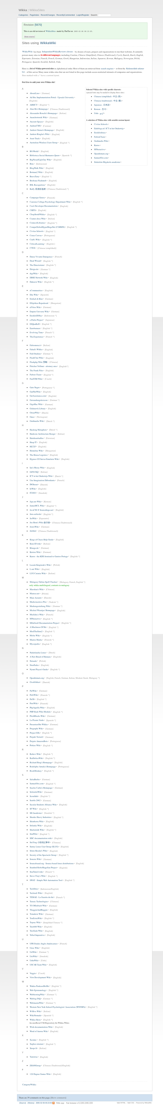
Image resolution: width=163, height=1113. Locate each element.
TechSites (34, 888)
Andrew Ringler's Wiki (39, 134)
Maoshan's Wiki (37, 589)
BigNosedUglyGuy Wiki (40, 159)
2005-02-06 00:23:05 (83, 31)
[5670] (38, 24)
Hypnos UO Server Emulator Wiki (44, 459)
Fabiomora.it (35, 345)
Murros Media (36, 639)
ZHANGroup (35, 1065)
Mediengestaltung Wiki (40, 606)
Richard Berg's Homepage (41, 762)
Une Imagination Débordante (42, 480)
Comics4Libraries (37, 222)
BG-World (34, 151)
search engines (107, 68)
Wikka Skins (35, 1019)
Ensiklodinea (100, 132)
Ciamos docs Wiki (38, 218)
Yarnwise (34, 1056)
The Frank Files (36, 370)
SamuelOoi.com (101, 157)
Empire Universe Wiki (39, 311)
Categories (23, 15)
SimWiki (33, 834)
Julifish (33, 531)
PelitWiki (34, 695)
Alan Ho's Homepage (39, 109)
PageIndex (34, 15)
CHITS (33, 210)
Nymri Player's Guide (39, 669)
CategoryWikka (29, 1084)
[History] (31, 1103)
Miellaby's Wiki (37, 614)
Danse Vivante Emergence (41, 256)
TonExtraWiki (36, 918)
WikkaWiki (48, 43)
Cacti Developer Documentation (44, 206)
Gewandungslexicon (38, 400)
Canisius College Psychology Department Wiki (50, 201)
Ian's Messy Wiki (37, 467)
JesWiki (33, 518)
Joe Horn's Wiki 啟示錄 (40, 522)
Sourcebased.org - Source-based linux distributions (52, 863)
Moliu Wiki (35, 635)
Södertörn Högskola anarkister (107, 162)
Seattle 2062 (35, 800)
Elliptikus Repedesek (39, 303)
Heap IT (33, 442)
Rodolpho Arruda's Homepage (43, 766)
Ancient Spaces (36, 121)
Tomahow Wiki (36, 914)
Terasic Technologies (39, 901)
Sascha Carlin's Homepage (41, 787)
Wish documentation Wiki (41, 1027)
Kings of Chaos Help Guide (41, 539)
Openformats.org (101, 153)
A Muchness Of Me (38, 627)
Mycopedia (35, 644)
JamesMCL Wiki (37, 505)
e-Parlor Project (36, 319)
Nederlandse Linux (38, 652)
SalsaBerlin (35, 779)
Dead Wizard (35, 260)
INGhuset (34, 484)
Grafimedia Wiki (101, 141)
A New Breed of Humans (40, 656)
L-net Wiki (34, 569)
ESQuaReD (34, 324)
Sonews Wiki (35, 859)
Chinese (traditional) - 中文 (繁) (107, 100)
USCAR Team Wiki (38, 964)
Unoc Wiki (34, 947)
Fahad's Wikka (36, 349)
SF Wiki (33, 808)
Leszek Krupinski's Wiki (40, 564)
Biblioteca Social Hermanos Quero (45, 155)
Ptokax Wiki (35, 745)
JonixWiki (34, 526)
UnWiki (33, 952)
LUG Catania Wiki (38, 573)
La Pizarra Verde (37, 720)
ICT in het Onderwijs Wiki (41, 476)
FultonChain (99, 136)
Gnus (32, 416)
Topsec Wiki (35, 922)
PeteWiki (34, 703)
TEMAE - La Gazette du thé (42, 897)
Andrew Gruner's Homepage (42, 130)
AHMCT (33, 104)
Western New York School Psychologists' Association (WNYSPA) (57, 1007)
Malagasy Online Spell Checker (43, 582)
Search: (94, 15)
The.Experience (36, 336)
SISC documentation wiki (41, 838)
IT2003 (33, 493)
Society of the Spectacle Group (43, 855)
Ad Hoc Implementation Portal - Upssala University (52, 97)
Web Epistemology (38, 990)
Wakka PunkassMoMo (39, 986)
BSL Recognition (37, 184)
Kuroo (96, 145)
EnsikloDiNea (36, 315)
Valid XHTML (121, 1103)
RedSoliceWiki (36, 758)
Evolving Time (36, 332)
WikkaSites (37, 10)
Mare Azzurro (36, 597)
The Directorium (37, 265)
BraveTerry (34, 176)
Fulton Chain (35, 374)
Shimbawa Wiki (36, 821)
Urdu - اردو (98, 113)
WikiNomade (35, 1015)
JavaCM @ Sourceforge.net (41, 509)
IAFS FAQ (34, 471)
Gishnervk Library (38, 408)
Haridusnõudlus (36, 438)
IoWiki (33, 488)
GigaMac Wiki (36, 404)
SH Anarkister (36, 813)
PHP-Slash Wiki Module (40, 711)
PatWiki (33, 690)
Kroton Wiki (35, 552)
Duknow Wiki (36, 281)
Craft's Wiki (35, 239)
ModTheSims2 (36, 631)
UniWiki (33, 956)
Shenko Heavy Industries (40, 817)
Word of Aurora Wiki (39, 1031)
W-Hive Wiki (35, 1011)
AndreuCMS (35, 125)
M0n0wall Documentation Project (44, 622)
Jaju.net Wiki (35, 501)
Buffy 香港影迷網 (38, 189)
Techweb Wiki (36, 893)
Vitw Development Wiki (40, 977)
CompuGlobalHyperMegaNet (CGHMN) (47, 227)
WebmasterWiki (36, 1002)
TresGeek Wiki (36, 930)
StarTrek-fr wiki (36, 871)
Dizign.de (34, 269)
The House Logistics (38, 454)
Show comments (58, 1097)
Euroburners (35, 328)
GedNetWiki (35, 391)
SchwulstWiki (36, 792)
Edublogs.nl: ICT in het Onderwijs (109, 128)
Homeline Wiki (36, 450)
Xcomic (33, 1039)
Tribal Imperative (37, 935)
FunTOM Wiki (36, 378)
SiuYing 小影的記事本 (40, 842)
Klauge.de (34, 548)
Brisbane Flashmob (38, 180)
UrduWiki (34, 960)
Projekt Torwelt (36, 737)
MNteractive (99, 149)
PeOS (32, 699)
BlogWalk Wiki (36, 168)
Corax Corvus (36, 235)
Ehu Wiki (34, 294)
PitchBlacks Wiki (37, 716)
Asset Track (35, 138)
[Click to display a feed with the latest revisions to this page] (53, 1103)
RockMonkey (36, 770)
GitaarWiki (34, 412)
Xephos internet (36, 1044)
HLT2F (33, 446)
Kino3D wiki (35, 543)
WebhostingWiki (37, 994)
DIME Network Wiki (39, 277)
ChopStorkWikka (37, 214)
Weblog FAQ (35, 998)
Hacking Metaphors (38, 429)
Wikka (23, 10)
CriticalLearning (37, 243)
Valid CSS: (130, 1103)
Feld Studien (35, 353)
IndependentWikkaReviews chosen (57, 51)
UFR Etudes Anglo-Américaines (43, 943)
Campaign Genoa (37, 197)
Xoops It (33, 1048)
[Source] (22, 1103)
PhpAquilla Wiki (37, 707)
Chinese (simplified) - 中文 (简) (107, 96)
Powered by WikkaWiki (144, 1103)
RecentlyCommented (66, 15)
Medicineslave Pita (38, 602)
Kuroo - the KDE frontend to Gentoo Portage (49, 556)
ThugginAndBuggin (38, 909)
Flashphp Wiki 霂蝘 (38, 362)
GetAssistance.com (38, 396)
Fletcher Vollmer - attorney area (43, 366)
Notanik (33, 661)
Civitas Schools (101, 124)
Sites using (31, 43)
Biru (32, 163)
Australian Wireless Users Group (43, 142)
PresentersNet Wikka (39, 724)
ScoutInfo (34, 796)
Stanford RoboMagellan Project (43, 867)
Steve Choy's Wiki (38, 876)
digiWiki (34, 273)
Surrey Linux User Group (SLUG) (44, 846)
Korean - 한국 (100, 109)
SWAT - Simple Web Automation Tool (46, 880)
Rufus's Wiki (35, 754)
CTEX (32, 248)
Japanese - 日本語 (102, 105)
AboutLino (34, 93)
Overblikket (35, 682)
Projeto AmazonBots (39, 741)
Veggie (33, 973)
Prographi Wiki (36, 728)
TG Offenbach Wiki (38, 905)
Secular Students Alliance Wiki (43, 804)
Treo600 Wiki (36, 926)
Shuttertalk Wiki (37, 829)
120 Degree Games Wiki (40, 1074)
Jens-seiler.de (35, 514)
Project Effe (35, 732)
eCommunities (36, 290)
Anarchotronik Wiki (38, 117)
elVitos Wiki (35, 307)
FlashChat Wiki (36, 357)
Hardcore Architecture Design (42, 433)
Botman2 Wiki (36, 172)
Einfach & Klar (36, 298)
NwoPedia (34, 665)
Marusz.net (34, 593)
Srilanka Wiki (36, 825)
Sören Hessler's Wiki (38, 850)
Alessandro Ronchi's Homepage (43, 113)
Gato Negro (35, 387)
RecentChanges (48, 15)
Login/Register (82, 15)
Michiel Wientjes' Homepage (42, 610)
